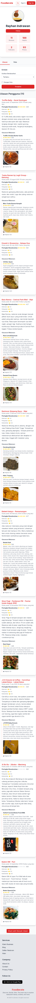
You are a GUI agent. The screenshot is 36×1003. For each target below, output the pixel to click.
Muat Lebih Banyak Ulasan (18, 931)
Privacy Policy (7, 970)
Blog (4, 947)
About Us (5, 964)
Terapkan (18, 86)
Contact (5, 967)
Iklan (4, 953)
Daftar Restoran (8, 950)
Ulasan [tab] (4, 62)
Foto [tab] (15, 62)
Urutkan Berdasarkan (9, 73)
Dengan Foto (8, 82)
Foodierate (7, 3)
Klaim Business (7, 944)
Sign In (23, 3)
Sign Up (31, 3)
